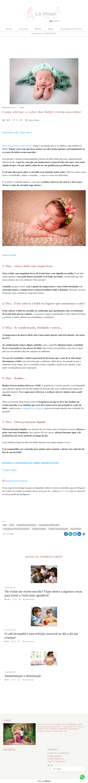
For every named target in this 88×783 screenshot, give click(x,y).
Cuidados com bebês (39, 529)
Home (9, 29)
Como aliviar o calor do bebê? (26, 525)
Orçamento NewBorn (71, 29)
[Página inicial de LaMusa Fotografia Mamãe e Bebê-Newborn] (44, 13)
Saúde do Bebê (9, 255)
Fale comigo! (57, 769)
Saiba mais (45, 736)
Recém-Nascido (76, 529)
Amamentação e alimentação (23, 676)
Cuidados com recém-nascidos (58, 529)
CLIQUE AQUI (9, 470)
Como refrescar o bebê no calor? (49, 525)
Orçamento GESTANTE (44, 33)
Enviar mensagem (55, 756)
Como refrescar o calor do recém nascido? (16, 529)
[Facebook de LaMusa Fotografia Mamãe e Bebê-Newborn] (48, 765)
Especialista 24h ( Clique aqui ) (17, 132)
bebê (4, 525)
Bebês (38, 29)
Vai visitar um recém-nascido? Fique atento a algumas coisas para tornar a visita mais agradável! (43, 593)
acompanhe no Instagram (32, 408)
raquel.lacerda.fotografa (16, 480)
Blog (50, 29)
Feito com (44, 781)
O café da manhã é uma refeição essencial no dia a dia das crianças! (41, 635)
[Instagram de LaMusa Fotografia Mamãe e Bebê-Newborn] (51, 765)
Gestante (23, 29)
